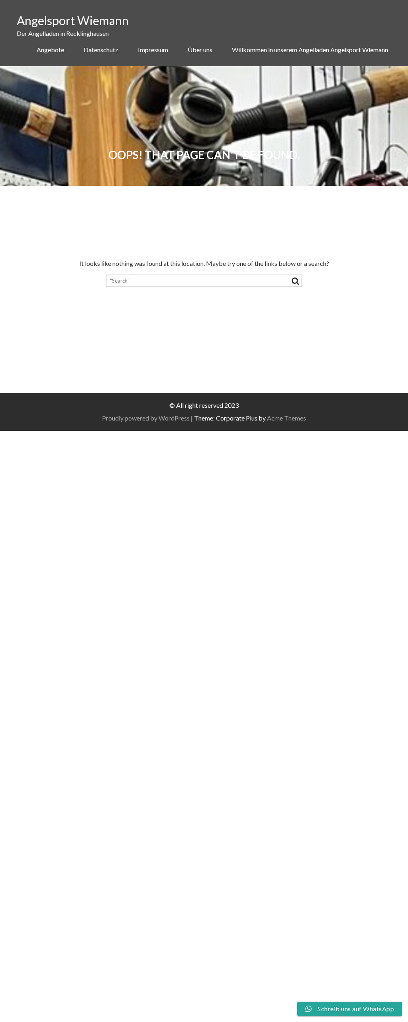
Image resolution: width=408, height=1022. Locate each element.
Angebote (50, 49)
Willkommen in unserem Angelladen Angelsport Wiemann (310, 49)
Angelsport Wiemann (73, 20)
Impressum (153, 49)
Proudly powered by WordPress (146, 418)
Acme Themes (286, 418)
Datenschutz (101, 49)
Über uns (200, 49)
